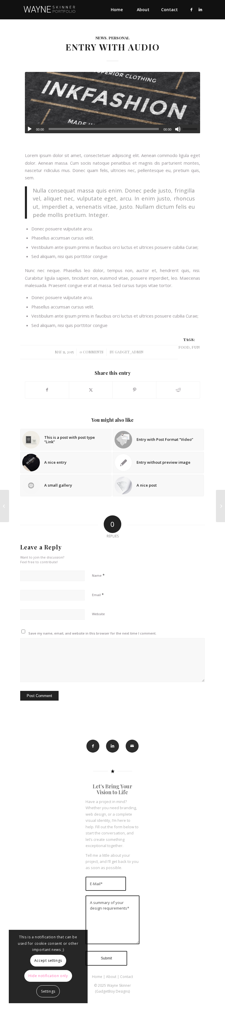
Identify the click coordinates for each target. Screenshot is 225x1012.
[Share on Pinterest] (134, 390)
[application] (112, 128)
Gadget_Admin (129, 352)
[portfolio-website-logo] (49, 9)
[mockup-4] (112, 102)
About (111, 976)
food (184, 347)
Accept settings (48, 960)
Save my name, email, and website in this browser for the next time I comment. (92, 633)
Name (98, 575)
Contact (126, 976)
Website (98, 614)
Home (97, 976)
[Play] (30, 129)
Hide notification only (48, 975)
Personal (119, 37)
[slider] (191, 128)
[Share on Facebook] (47, 390)
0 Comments (91, 352)
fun (196, 347)
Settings (48, 991)
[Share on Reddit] (178, 390)
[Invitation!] (220, 506)
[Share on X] (90, 390)
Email (98, 594)
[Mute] (178, 129)
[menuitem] (116, 9)
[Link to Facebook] (191, 9)
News (101, 37)
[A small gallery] (4, 506)
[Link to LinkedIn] (200, 9)
